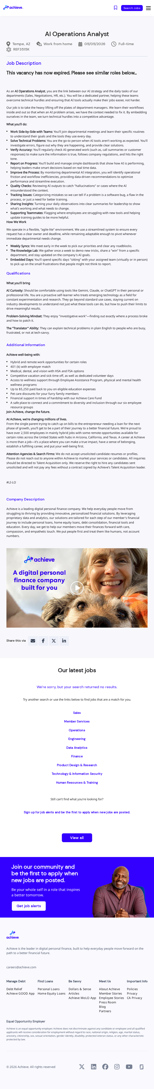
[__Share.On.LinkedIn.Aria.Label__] (64, 641)
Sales (77, 713)
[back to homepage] (16, 8)
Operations (77, 730)
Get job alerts (29, 906)
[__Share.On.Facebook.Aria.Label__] (43, 641)
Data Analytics (76, 748)
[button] (148, 8)
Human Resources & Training (77, 783)
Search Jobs (132, 8)
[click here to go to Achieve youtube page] (129, 1067)
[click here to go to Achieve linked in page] (93, 1067)
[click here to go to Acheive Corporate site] (12, 935)
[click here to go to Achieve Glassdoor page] (142, 1067)
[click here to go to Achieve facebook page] (105, 1067)
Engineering (76, 739)
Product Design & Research (77, 765)
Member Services (77, 721)
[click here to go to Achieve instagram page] (117, 1067)
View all (77, 837)
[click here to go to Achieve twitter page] (82, 1067)
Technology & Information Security (77, 774)
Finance (77, 756)
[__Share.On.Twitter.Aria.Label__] (54, 641)
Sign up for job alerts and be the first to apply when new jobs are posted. (77, 812)
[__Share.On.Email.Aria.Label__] (33, 641)
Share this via (16, 641)
